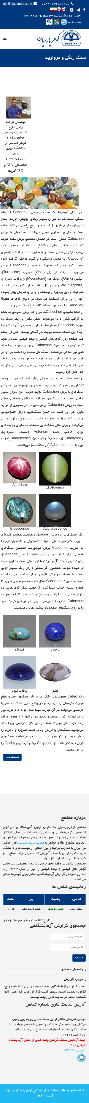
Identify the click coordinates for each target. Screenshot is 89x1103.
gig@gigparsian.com (17, 4)
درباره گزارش (73, 979)
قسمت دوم (12, 757)
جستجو (79, 957)
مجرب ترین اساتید (31, 843)
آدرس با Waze (75, 1051)
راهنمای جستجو (72, 969)
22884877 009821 (56, 4)
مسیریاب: (74, 23)
